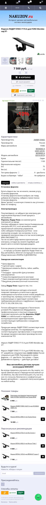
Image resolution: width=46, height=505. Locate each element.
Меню (17, 8)
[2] (35, 100)
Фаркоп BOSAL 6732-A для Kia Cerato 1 (22, 433)
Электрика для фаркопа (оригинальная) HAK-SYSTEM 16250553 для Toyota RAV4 (23, 396)
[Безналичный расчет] (15, 90)
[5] (40, 100)
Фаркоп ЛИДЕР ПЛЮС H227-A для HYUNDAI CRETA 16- (24, 407)
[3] (37, 100)
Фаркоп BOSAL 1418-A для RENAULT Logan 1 (24, 454)
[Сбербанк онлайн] (31, 90)
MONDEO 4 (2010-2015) (40, 154)
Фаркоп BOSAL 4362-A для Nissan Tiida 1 (23, 443)
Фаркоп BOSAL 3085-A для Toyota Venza (23, 417)
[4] (39, 100)
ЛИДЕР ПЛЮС (39, 140)
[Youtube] (2, 484)
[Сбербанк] (23, 90)
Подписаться (39, 473)
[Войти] (6, 2)
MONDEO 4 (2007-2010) (40, 150)
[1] (33, 100)
